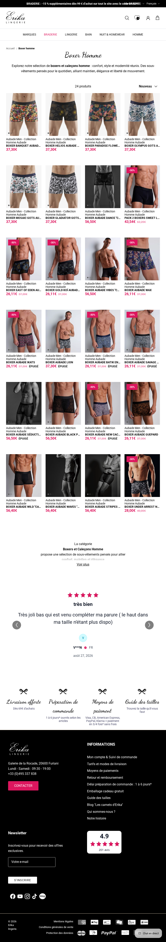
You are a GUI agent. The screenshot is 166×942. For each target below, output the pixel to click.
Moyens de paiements (102, 771)
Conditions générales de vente (56, 927)
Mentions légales (63, 921)
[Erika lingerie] (15, 17)
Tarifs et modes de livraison (107, 764)
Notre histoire (96, 818)
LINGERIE (71, 34)
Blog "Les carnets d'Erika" (105, 805)
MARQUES (29, 34)
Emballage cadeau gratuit (105, 791)
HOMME (138, 34)
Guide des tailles (99, 798)
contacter (23, 786)
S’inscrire (22, 880)
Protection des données (59, 932)
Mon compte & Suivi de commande (112, 757)
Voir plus (83, 564)
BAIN (88, 34)
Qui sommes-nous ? (101, 812)
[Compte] (147, 18)
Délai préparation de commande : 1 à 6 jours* (119, 784)
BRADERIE (50, 34)
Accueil (10, 48)
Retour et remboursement (105, 778)
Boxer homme (26, 48)
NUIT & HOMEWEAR (112, 34)
